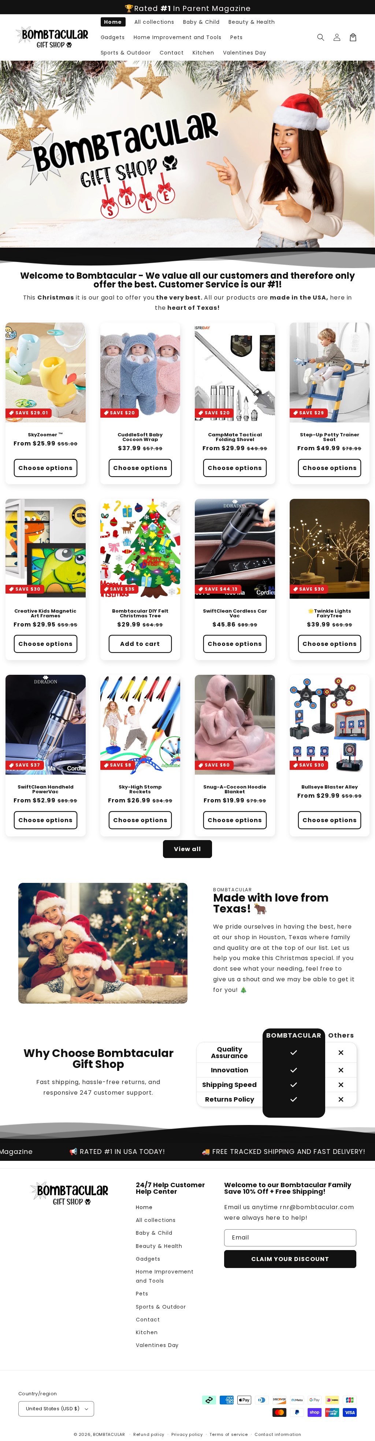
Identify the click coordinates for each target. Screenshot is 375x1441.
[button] (321, 37)
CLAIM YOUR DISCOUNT (290, 1259)
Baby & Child (154, 1233)
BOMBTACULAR (109, 1434)
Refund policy (148, 1434)
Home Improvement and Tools (165, 1276)
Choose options (45, 468)
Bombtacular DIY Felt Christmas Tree (140, 613)
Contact (148, 1319)
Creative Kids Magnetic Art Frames (45, 613)
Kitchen (147, 1332)
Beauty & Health (159, 1246)
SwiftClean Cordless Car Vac (235, 613)
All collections (156, 1220)
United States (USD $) (52, 1408)
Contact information (278, 1434)
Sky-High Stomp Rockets (140, 789)
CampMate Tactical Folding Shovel (235, 437)
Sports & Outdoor (161, 1306)
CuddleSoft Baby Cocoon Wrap (140, 437)
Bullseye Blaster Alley (329, 787)
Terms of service (228, 1434)
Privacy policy (187, 1434)
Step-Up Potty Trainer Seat (329, 437)
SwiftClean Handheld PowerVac (46, 789)
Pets (142, 1293)
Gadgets (148, 1259)
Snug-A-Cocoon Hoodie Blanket (234, 789)
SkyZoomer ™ (45, 434)
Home (144, 1207)
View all (187, 849)
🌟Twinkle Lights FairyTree (329, 613)
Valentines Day (157, 1345)
